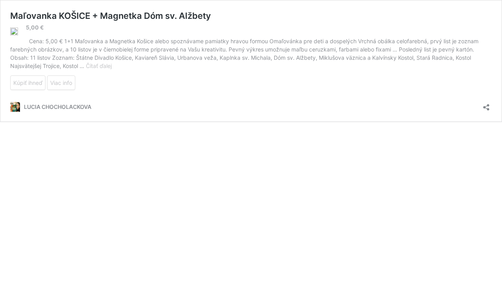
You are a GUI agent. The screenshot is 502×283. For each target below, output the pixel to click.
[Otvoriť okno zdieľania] (486, 105)
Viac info (61, 82)
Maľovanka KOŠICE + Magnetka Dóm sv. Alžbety (110, 16)
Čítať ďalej (99, 65)
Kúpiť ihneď (27, 82)
